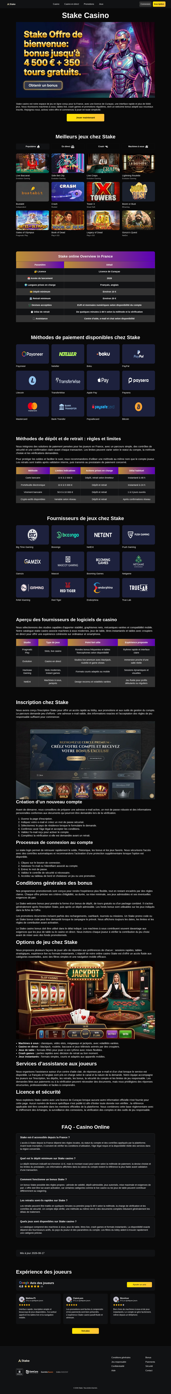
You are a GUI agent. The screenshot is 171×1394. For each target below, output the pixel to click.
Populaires (31, 146)
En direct (66, 146)
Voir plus (85, 1331)
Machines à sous (136, 146)
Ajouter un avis (139, 1285)
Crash (101, 146)
